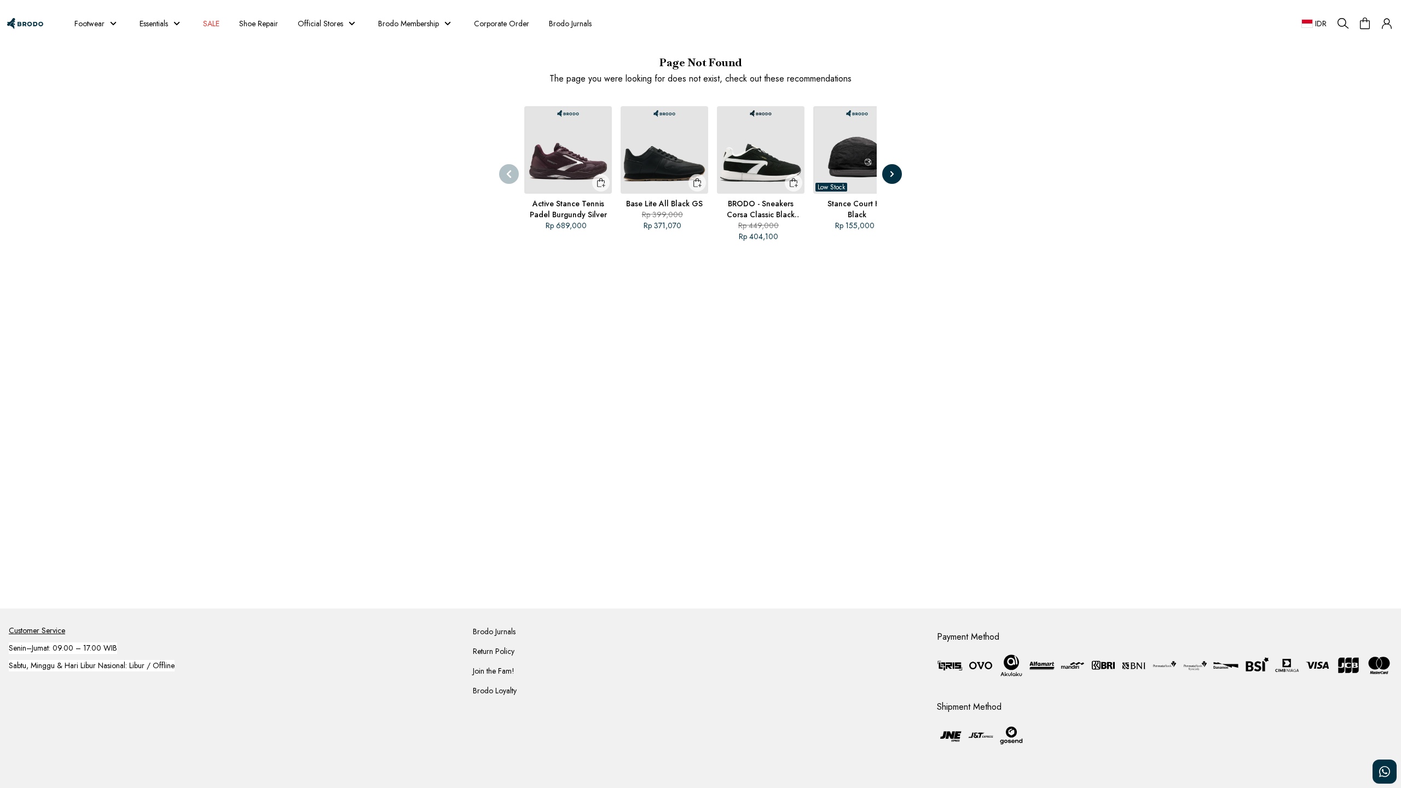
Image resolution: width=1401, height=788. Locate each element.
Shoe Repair (258, 23)
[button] (1387, 23)
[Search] (1343, 23)
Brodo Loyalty (495, 690)
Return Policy (493, 651)
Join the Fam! (493, 670)
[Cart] (1365, 23)
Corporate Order (501, 23)
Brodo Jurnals (570, 23)
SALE (207, 23)
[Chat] (1385, 772)
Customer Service (37, 630)
